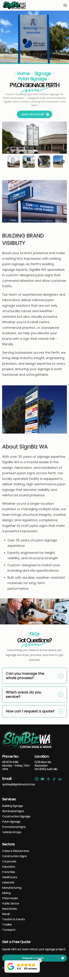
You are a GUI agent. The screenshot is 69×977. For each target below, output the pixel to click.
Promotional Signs (14, 827)
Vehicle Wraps (11, 832)
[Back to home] (14, 5)
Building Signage (12, 806)
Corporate (9, 861)
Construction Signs (14, 856)
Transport (9, 930)
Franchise (8, 872)
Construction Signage (16, 816)
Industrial (8, 882)
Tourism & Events (13, 919)
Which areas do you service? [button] (23, 694)
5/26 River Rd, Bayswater (42, 764)
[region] (34, 145)
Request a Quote (33, 958)
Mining (6, 893)
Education (8, 867)
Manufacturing (11, 888)
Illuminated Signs (13, 811)
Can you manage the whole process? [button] (25, 675)
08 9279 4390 (10, 762)
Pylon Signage (11, 821)
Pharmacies (10, 898)
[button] (65, 5)
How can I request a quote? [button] (30, 711)
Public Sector (10, 903)
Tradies (7, 924)
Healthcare (9, 877)
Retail (5, 914)
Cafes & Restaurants (15, 851)
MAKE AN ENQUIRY (32, 114)
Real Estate (9, 909)
